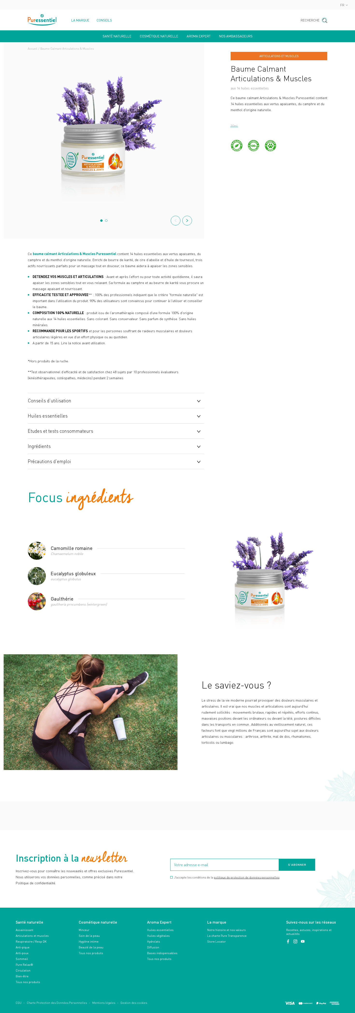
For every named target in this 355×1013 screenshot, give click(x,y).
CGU (18, 1003)
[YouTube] (303, 941)
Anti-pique (22, 947)
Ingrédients (39, 446)
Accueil (32, 48)
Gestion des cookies (134, 1003)
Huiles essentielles (48, 415)
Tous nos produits (28, 982)
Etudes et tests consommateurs (60, 431)
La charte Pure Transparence (227, 936)
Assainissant (24, 930)
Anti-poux (22, 953)
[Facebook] (288, 941)
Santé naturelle (117, 36)
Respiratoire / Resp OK (31, 941)
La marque (80, 20)
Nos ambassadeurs (236, 36)
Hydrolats (153, 941)
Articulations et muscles (32, 936)
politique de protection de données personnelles (246, 877)
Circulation (23, 970)
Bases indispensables (162, 953)
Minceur (84, 930)
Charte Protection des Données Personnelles (57, 1003)
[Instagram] (295, 941)
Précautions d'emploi (49, 461)
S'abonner (297, 864)
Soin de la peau (89, 936)
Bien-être (22, 976)
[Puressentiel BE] (42, 20)
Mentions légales (103, 1003)
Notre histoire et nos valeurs (226, 930)
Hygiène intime (89, 941)
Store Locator (216, 941)
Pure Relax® (24, 964)
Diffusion (153, 947)
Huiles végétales (158, 936)
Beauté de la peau (91, 947)
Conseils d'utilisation (49, 400)
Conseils (104, 20)
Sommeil (22, 959)
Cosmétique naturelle (159, 36)
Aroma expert (199, 36)
